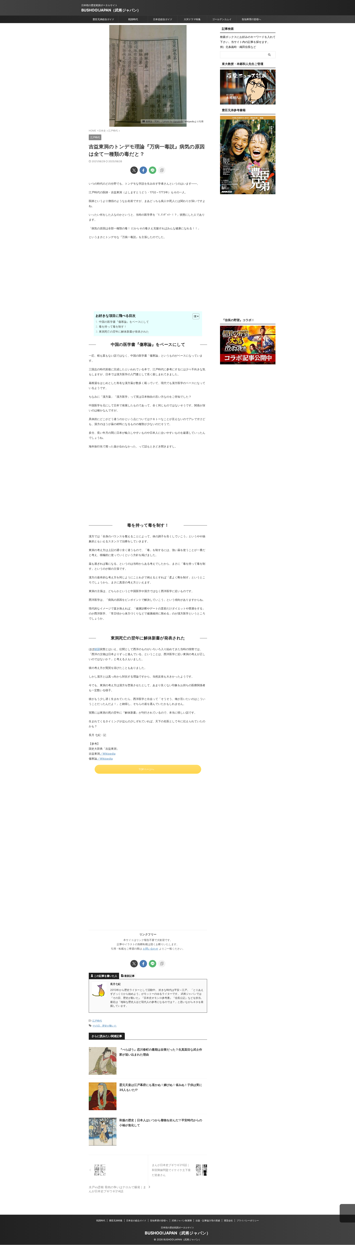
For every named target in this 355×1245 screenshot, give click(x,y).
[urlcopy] (161, 170)
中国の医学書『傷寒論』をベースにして (124, 322)
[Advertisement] (148, 281)
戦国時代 (133, 19)
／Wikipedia (107, 753)
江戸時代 (97, 1020)
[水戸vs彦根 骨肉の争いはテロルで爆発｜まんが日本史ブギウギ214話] (118, 1170)
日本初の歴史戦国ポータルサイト (177, 1227)
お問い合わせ (150, 948)
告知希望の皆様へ (251, 19)
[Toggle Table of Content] (194, 316)
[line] (152, 170)
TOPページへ (146, 769)
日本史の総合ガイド (136, 1220)
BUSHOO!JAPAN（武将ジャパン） (111, 10)
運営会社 (228, 1220)
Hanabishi (178, 121)
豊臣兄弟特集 (115, 1220)
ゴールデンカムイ (221, 19)
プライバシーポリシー (248, 1220)
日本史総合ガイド (162, 19)
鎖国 (97, 649)
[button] (347, 1213)
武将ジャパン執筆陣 (182, 1220)
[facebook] (143, 170)
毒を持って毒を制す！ (113, 326)
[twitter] (134, 170)
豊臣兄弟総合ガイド (103, 19)
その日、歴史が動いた (105, 1025)
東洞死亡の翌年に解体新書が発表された (124, 331)
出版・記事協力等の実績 (208, 1220)
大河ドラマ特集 (192, 19)
